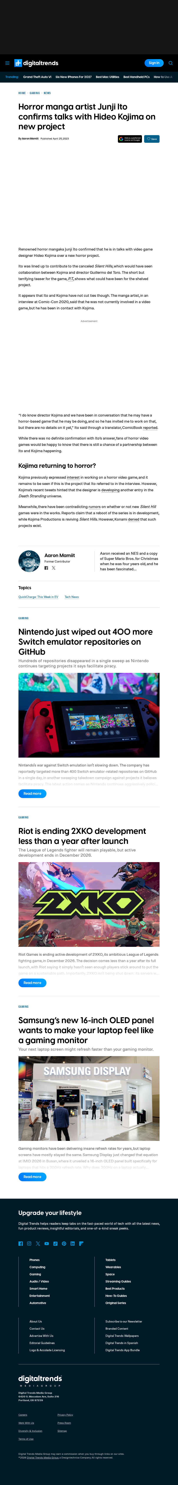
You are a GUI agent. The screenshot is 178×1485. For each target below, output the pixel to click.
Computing (37, 1267)
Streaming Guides (118, 1281)
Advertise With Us (41, 1335)
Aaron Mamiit (30, 139)
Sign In (154, 63)
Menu (7, 63)
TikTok (55, 1243)
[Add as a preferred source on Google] (130, 139)
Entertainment (40, 1296)
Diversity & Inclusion (30, 1430)
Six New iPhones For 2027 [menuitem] (74, 77)
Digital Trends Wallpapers (122, 1335)
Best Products (115, 1289)
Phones (35, 1260)
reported (150, 427)
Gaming (35, 1274)
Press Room (64, 1422)
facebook (46, 568)
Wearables (113, 1267)
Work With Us (26, 1422)
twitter (53, 568)
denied (133, 519)
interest (73, 477)
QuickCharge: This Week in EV (38, 597)
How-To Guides (116, 1296)
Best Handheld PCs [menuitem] (137, 77)
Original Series (115, 1303)
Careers (22, 1414)
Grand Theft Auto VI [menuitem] (37, 77)
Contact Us (37, 1328)
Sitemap (62, 1430)
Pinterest (64, 1243)
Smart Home (38, 1289)
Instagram (29, 1243)
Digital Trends (28, 69)
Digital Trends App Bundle (122, 1350)
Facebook (20, 1243)
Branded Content (116, 1328)
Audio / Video (39, 1281)
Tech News (72, 597)
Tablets (110, 1260)
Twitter (38, 1243)
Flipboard (81, 1243)
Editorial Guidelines (42, 1343)
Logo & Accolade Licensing (47, 1350)
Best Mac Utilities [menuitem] (107, 77)
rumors (95, 506)
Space (110, 1274)
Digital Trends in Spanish (121, 1343)
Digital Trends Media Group (43, 1457)
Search (170, 63)
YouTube (46, 1243)
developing (110, 489)
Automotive (38, 1303)
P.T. (70, 278)
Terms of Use (25, 1438)
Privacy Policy (65, 1414)
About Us (36, 1321)
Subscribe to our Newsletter (123, 1321)
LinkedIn (73, 1243)
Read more (32, 793)
